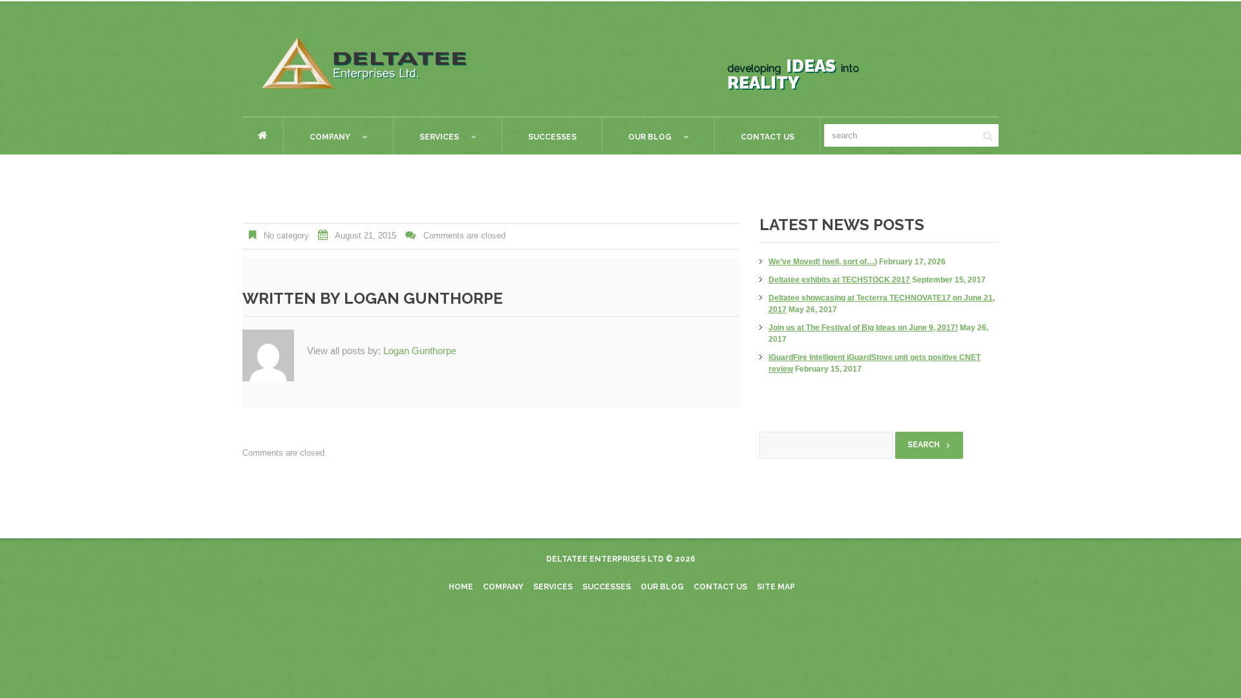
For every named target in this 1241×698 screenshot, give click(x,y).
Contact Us (767, 137)
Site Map (776, 586)
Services (426, 139)
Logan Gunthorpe (423, 298)
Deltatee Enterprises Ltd (605, 559)
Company (317, 139)
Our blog (662, 586)
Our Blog (637, 139)
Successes (552, 137)
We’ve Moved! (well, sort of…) (823, 261)
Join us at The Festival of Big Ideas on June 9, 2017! (863, 327)
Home (262, 135)
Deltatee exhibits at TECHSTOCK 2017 (839, 279)
